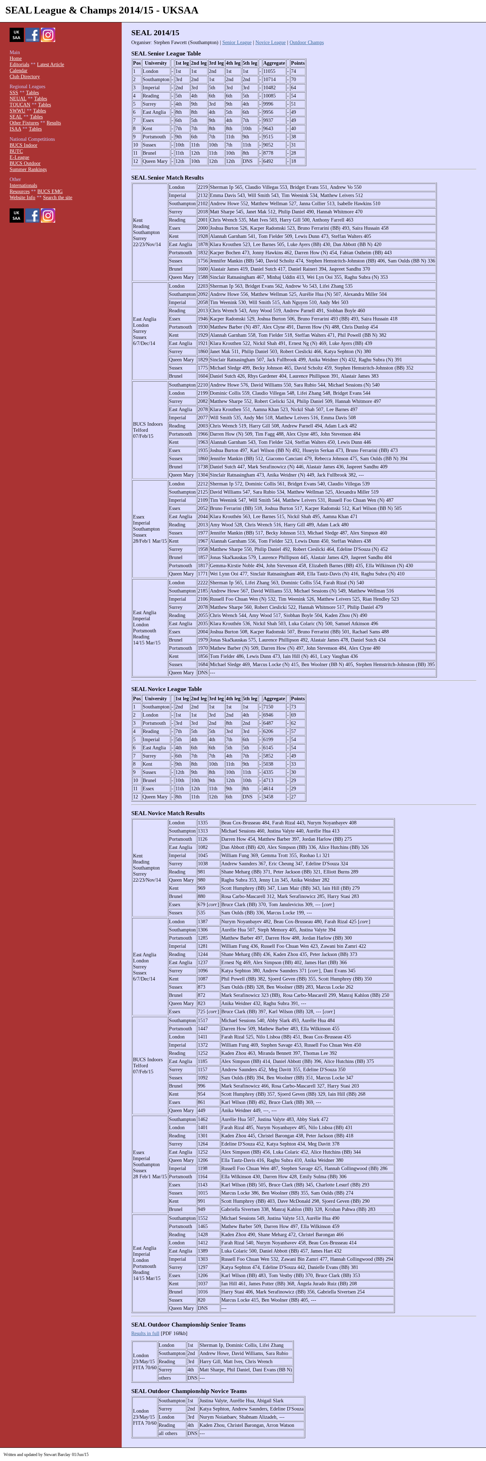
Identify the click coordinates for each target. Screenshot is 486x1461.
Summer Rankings (28, 169)
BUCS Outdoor (25, 163)
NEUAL (18, 98)
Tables (32, 92)
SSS (14, 92)
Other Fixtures (24, 123)
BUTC (16, 151)
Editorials (19, 64)
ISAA (15, 129)
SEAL (16, 116)
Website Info (22, 197)
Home (16, 58)
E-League (19, 157)
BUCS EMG (50, 191)
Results (54, 123)
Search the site (57, 197)
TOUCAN (20, 104)
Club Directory (25, 76)
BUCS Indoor (23, 145)
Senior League (237, 42)
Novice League (270, 42)
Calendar (18, 70)
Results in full (145, 1333)
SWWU (17, 110)
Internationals (23, 185)
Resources (20, 191)
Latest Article (50, 64)
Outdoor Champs (307, 42)
